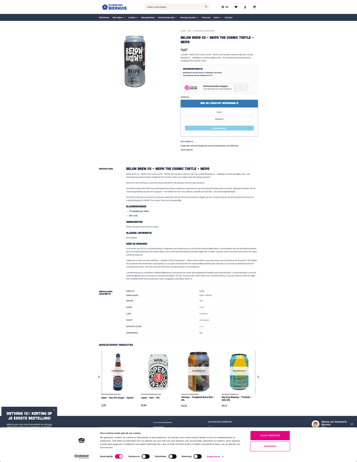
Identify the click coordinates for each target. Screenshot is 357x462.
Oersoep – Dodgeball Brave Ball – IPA (198, 398)
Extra (216, 17)
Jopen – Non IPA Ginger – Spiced (116, 397)
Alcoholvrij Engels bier (203, 31)
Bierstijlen (117, 17)
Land (189, 31)
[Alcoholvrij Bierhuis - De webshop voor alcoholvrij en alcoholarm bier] (114, 7)
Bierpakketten (148, 17)
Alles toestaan (270, 435)
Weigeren (270, 446)
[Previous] (99, 382)
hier (127, 279)
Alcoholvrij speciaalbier (216, 146)
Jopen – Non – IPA (150, 397)
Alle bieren (104, 17)
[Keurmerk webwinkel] (215, 87)
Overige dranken (188, 17)
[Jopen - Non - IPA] (158, 371)
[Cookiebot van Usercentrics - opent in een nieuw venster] (81, 456)
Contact (228, 17)
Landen (131, 17)
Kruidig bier (188, 150)
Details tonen (213, 456)
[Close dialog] (54, 409)
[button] (245, 7)
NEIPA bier (234, 146)
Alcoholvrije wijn (166, 17)
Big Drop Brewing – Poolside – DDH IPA (237, 398)
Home (183, 31)
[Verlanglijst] (236, 7)
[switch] (146, 456)
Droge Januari (158, 427)
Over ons (206, 17)
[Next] (258, 382)
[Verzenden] (206, 7)
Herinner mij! (219, 128)
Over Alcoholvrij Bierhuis (162, 422)
